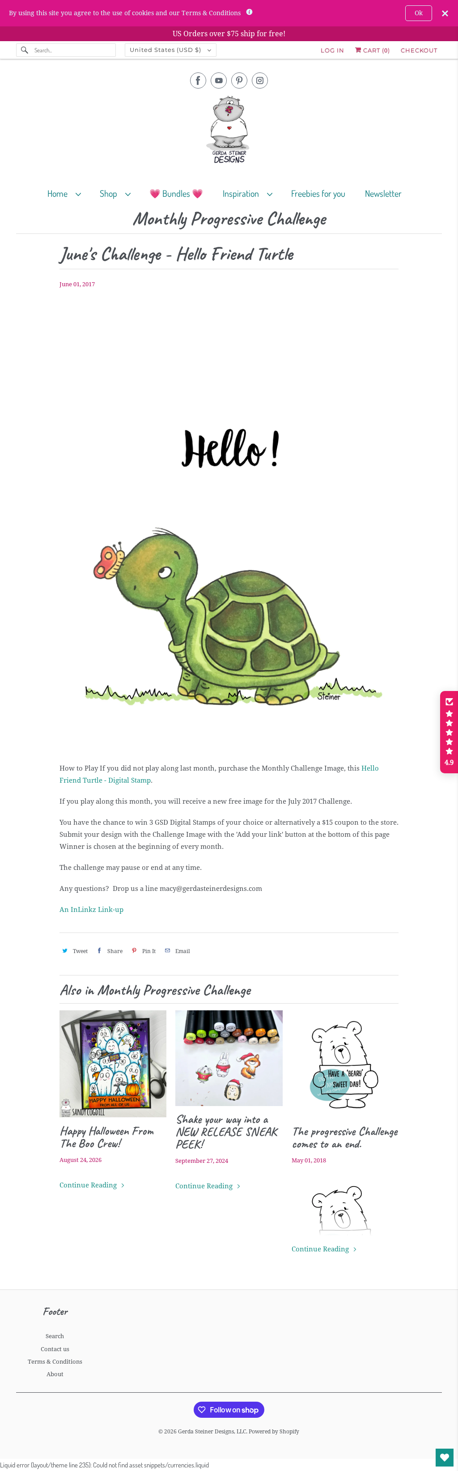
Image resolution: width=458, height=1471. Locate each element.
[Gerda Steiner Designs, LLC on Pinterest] (239, 80)
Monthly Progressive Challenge (228, 219)
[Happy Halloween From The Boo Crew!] (112, 1063)
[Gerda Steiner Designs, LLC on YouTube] (219, 80)
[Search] (25, 50)
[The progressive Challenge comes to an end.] (345, 1064)
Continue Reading (89, 1185)
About (55, 1374)
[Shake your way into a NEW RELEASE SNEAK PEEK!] (228, 1058)
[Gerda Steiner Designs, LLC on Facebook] (198, 80)
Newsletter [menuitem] (383, 193)
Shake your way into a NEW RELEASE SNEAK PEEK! (226, 1131)
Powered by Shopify (274, 1432)
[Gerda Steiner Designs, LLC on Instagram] (260, 80)
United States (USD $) (166, 49)
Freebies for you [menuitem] (318, 193)
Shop (110, 193)
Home (59, 193)
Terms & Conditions (55, 1361)
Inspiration (243, 193)
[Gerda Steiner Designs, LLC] (229, 131)
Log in (332, 50)
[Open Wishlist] (445, 1458)
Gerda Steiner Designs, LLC (212, 1432)
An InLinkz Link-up (91, 910)
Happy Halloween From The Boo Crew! (106, 1136)
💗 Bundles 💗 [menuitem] (176, 193)
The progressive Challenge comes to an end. (344, 1137)
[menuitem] (68, 193)
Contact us (55, 1349)
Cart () (375, 50)
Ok (419, 13)
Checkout (419, 50)
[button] (449, 732)
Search (55, 1336)
